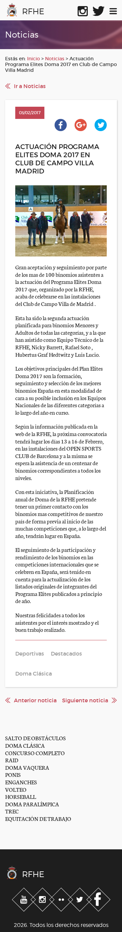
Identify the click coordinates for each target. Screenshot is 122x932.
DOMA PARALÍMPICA (32, 804)
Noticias (54, 59)
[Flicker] (62, 898)
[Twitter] (80, 898)
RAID (11, 760)
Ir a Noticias (30, 86)
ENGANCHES (21, 782)
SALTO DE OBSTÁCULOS (35, 738)
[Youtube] (24, 898)
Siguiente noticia (85, 700)
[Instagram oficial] (83, 9)
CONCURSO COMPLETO (35, 753)
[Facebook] (98, 898)
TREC (12, 811)
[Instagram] (43, 898)
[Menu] (113, 9)
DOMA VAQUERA (27, 767)
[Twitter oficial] (99, 9)
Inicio (33, 59)
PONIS (13, 774)
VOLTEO (15, 789)
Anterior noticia (35, 700)
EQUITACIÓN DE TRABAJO (38, 818)
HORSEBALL (20, 796)
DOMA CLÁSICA (25, 745)
